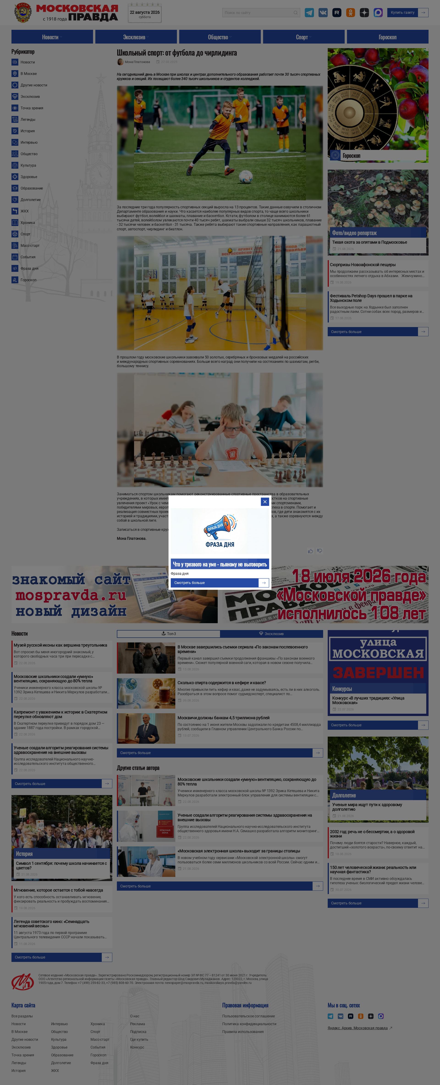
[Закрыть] (265, 502)
